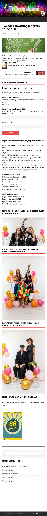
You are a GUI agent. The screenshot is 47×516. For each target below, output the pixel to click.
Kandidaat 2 (7, 123)
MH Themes (40, 514)
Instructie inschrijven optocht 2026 (14, 177)
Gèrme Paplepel (7, 470)
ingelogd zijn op (13, 93)
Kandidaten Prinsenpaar (10, 474)
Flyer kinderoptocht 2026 (11, 201)
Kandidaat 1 (7, 114)
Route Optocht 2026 (9, 184)
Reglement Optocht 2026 (11, 179)
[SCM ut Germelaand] (23, 16)
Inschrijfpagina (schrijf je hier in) (13, 189)
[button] (44, 19)
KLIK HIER (5, 105)
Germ (21, 34)
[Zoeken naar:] (23, 454)
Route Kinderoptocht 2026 (11, 199)
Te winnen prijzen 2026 (10, 187)
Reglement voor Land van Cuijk (13, 182)
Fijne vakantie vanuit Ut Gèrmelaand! (15, 466)
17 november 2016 (10, 34)
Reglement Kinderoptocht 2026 (13, 196)
